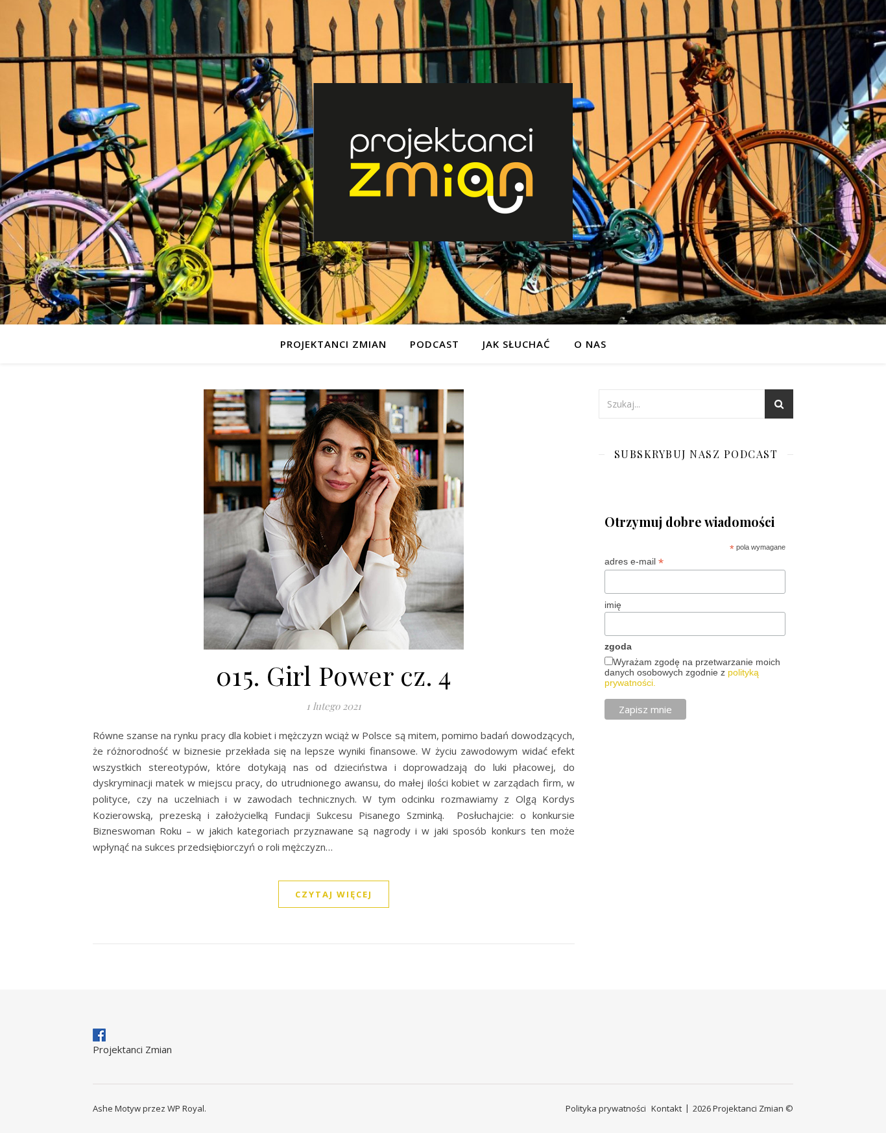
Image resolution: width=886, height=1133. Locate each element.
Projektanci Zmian (333, 343)
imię (613, 605)
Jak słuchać (517, 343)
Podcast (434, 343)
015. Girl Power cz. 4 (334, 675)
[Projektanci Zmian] (443, 162)
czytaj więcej (333, 894)
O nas (590, 343)
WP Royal (185, 1108)
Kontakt (666, 1108)
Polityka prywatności (606, 1108)
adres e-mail (634, 561)
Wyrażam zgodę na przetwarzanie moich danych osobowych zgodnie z (692, 672)
